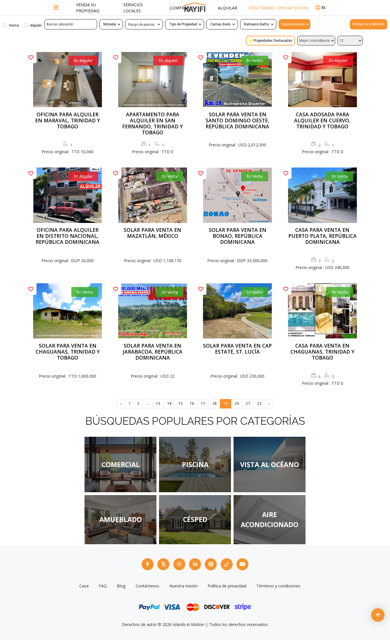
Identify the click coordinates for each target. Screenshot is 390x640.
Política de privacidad (227, 586)
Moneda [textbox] (109, 24)
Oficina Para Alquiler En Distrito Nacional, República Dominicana (67, 236)
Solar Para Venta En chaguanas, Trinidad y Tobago (68, 352)
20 (237, 403)
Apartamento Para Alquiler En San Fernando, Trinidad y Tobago (152, 123)
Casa (84, 586)
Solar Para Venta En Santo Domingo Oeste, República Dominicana (237, 120)
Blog (121, 586)
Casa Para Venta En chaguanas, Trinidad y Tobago (322, 352)
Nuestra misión (183, 586)
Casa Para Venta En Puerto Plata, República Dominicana (322, 236)
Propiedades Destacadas (273, 41)
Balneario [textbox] (251, 24)
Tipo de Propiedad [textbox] (183, 24)
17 (203, 403)
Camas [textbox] (216, 24)
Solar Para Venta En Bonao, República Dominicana (237, 236)
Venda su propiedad (87, 7)
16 (192, 403)
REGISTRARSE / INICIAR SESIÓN (278, 8)
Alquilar (227, 8)
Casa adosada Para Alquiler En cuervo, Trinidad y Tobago (322, 120)
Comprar (179, 8)
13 (158, 403)
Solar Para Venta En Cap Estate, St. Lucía (237, 349)
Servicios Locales (133, 7)
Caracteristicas (293, 24)
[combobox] (111, 24)
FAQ (103, 586)
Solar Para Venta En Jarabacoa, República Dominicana (152, 352)
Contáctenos (147, 586)
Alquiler (36, 25)
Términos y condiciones (278, 586)
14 (169, 403)
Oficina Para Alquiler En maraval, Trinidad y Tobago (67, 120)
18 (214, 403)
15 (180, 403)
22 (259, 403)
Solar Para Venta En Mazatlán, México (152, 233)
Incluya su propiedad (368, 24)
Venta (14, 25)
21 (248, 403)
